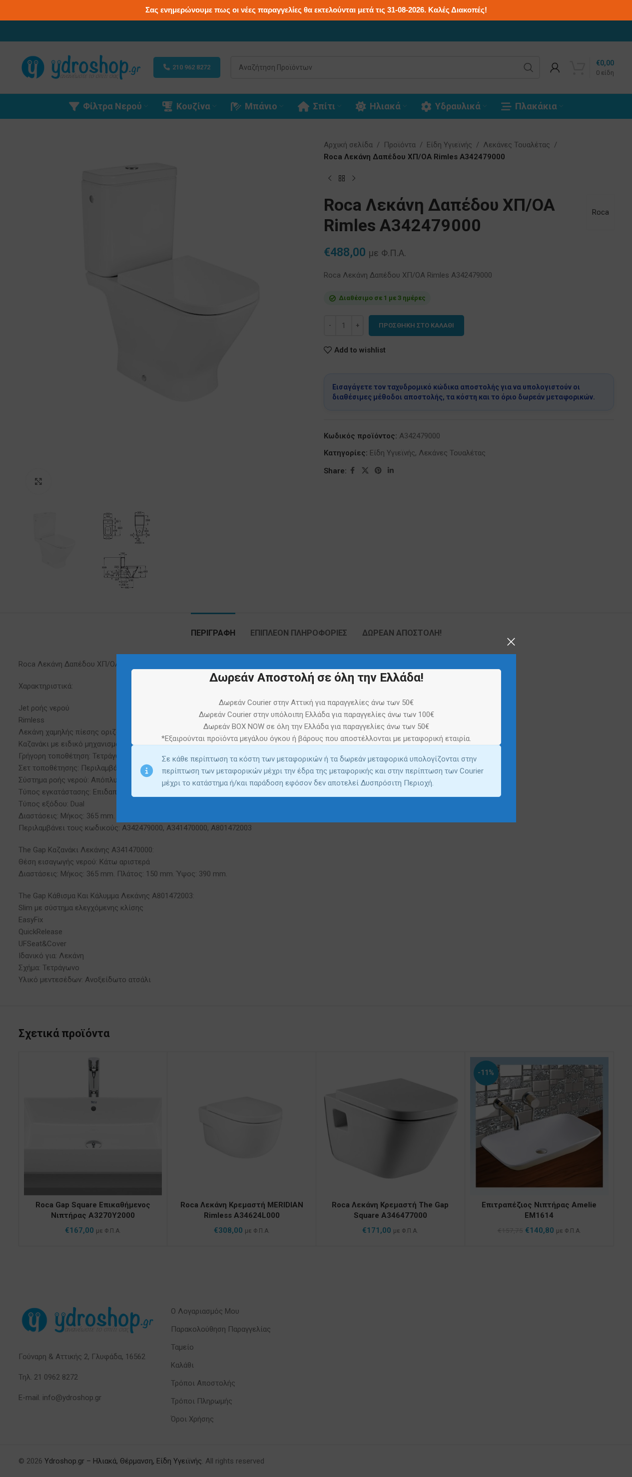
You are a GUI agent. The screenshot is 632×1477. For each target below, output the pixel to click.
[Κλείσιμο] (511, 641)
